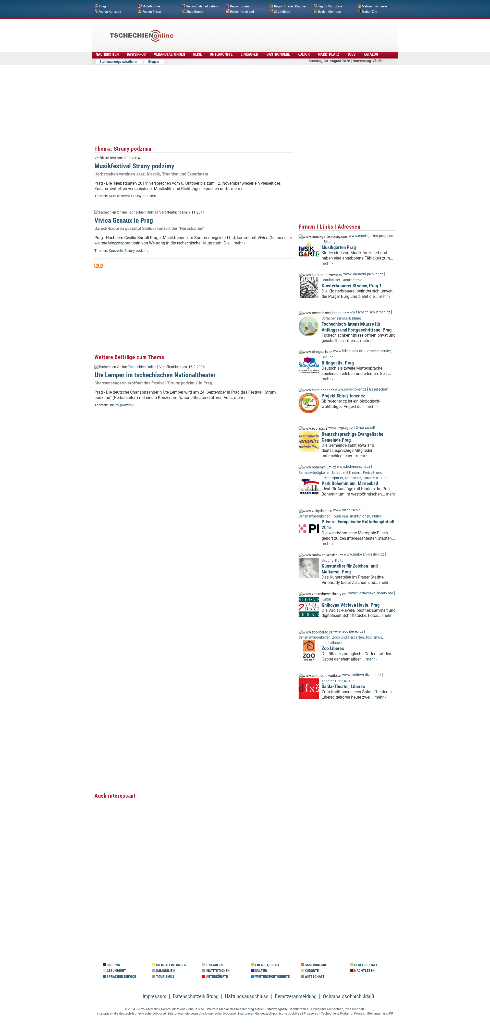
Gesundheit (116, 971)
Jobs (351, 54)
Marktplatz (328, 54)
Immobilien (165, 971)
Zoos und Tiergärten (348, 637)
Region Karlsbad (110, 11)
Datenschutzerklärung (195, 996)
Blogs (152, 62)
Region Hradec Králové (289, 6)
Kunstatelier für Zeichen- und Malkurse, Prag (350, 569)
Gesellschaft (379, 389)
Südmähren (282, 11)
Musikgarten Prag (339, 247)
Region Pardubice (330, 6)
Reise (197, 54)
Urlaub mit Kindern (346, 472)
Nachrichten (107, 54)
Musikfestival (119, 196)
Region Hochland (242, 11)
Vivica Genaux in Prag (123, 220)
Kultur (304, 54)
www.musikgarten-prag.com (371, 236)
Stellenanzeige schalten (117, 62)
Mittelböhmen (152, 6)
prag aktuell (256, 1009)
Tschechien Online (142, 212)
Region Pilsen (151, 11)
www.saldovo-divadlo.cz (361, 675)
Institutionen (360, 516)
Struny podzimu (143, 196)
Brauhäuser (331, 280)
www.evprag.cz (341, 428)
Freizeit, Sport (267, 965)
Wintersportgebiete (272, 976)
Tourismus (353, 478)
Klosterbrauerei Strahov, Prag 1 (352, 286)
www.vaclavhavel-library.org (370, 593)
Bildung (330, 242)
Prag (102, 6)
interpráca (175, 1013)
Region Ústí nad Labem (202, 6)
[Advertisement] (258, 32)
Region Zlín (369, 11)
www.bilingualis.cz (348, 351)
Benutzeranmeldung (295, 996)
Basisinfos (136, 54)
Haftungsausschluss (246, 996)
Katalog (371, 54)
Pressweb (311, 1013)
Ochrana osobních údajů (348, 996)
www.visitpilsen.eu (348, 510)
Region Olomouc (329, 11)
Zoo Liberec (333, 648)
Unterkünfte (221, 54)
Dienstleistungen (171, 965)
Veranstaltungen (169, 54)
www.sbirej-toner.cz (350, 389)
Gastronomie (278, 54)
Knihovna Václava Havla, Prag (351, 605)
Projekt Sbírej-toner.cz (343, 396)
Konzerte (116, 251)
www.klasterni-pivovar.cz (363, 274)
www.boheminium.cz (353, 466)
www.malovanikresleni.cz (364, 554)
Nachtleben (364, 971)
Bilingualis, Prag (338, 363)
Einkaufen (249, 54)
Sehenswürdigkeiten (314, 472)
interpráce (104, 1013)
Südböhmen (194, 11)
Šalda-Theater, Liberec (343, 686)
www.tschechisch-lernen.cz (368, 312)
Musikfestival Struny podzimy (134, 166)
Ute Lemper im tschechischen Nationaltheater (155, 375)
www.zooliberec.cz (348, 631)
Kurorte (369, 478)
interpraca (245, 1013)
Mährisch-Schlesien (375, 6)
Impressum (154, 996)
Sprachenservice (335, 318)
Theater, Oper (332, 681)
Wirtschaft (314, 976)
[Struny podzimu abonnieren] (96, 266)
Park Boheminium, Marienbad (350, 483)
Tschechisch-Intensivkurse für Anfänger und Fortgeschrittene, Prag (357, 327)
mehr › (236, 188)
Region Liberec (240, 6)
